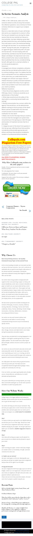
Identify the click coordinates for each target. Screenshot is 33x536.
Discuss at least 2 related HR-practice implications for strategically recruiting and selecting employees (16, 503)
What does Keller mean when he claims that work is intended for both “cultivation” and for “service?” (16, 498)
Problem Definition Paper (9, 493)
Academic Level (7, 222)
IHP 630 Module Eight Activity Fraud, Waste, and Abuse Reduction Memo (15, 489)
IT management (10, 241)
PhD (9, 224)
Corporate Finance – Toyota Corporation (15, 207)
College (8, 17)
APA (4, 17)
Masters (4, 224)
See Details (23, 210)
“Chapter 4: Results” (8, 244)
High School (23, 222)
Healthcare (13, 17)
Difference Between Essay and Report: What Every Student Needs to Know (14, 228)
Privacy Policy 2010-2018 (21, 532)
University (15, 224)
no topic (4, 236)
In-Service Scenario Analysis (15, 13)
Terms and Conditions (22, 530)
